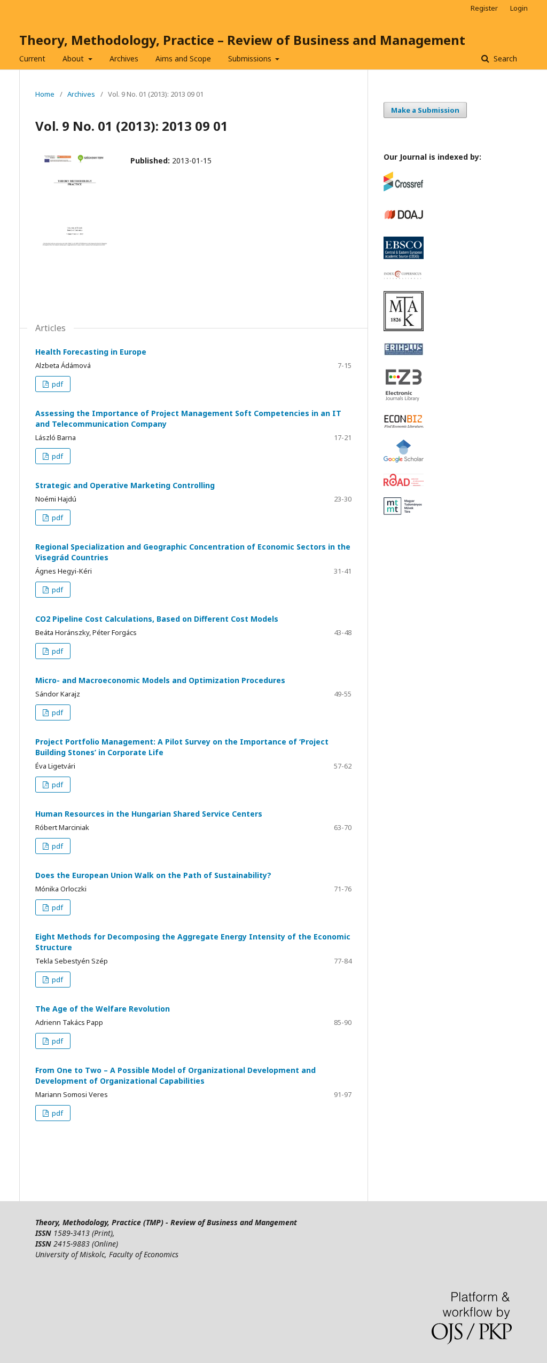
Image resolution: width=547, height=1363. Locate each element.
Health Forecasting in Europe (90, 352)
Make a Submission (425, 110)
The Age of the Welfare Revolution (102, 1009)
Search (504, 58)
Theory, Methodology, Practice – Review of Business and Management (242, 40)
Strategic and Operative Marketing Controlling (125, 485)
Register (484, 8)
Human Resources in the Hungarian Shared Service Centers (148, 814)
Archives (124, 58)
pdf (56, 384)
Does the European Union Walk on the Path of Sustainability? (153, 875)
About (74, 58)
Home (44, 94)
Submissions (251, 58)
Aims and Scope (183, 58)
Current (32, 58)
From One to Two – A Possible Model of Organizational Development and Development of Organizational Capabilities (175, 1075)
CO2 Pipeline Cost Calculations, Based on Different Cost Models (156, 619)
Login (519, 8)
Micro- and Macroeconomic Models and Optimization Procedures (160, 680)
